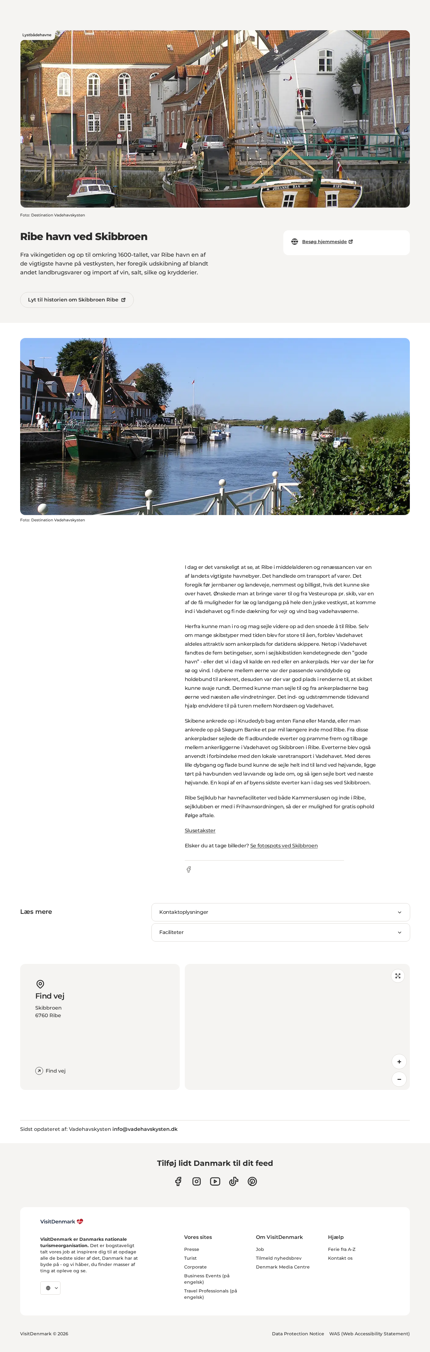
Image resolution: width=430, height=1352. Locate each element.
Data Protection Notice (298, 1334)
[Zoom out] (399, 1079)
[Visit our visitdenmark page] (215, 1181)
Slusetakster (200, 831)
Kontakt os (340, 1258)
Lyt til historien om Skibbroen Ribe (73, 300)
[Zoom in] (399, 1061)
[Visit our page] (196, 1181)
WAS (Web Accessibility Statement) (369, 1334)
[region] (297, 1027)
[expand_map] (398, 976)
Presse (191, 1249)
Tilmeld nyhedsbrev (279, 1258)
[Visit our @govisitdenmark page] (233, 1181)
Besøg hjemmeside (324, 241)
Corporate (195, 1267)
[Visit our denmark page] (178, 1181)
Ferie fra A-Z (341, 1249)
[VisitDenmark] (61, 1221)
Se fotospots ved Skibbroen (284, 846)
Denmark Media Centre (283, 1267)
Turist (190, 1258)
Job (260, 1249)
